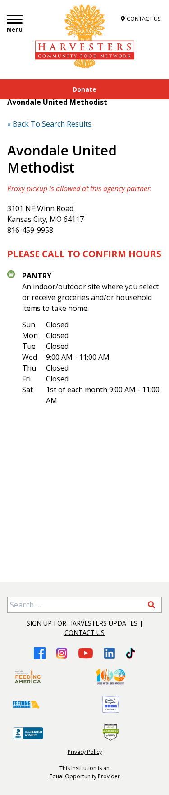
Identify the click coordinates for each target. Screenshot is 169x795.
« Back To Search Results (49, 124)
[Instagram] (62, 653)
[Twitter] (130, 653)
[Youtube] (86, 652)
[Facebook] (39, 652)
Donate (84, 89)
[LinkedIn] (109, 653)
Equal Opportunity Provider (85, 776)
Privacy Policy (85, 752)
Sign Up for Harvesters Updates (82, 623)
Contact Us (84, 632)
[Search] (151, 605)
